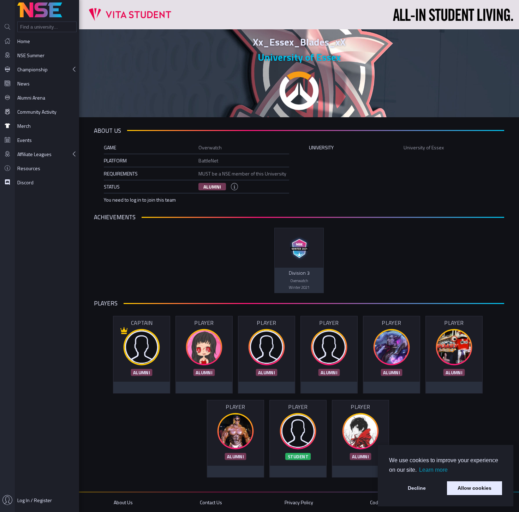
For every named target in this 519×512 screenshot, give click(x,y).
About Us (123, 502)
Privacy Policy (299, 502)
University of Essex (299, 57)
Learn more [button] (433, 470)
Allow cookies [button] (474, 488)
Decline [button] (417, 488)
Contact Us (211, 502)
